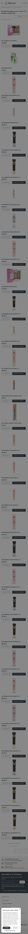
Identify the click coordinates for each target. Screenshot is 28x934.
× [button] (19, 909)
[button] (11, 930)
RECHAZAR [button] (15, 927)
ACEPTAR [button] (6, 927)
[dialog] (14, 467)
